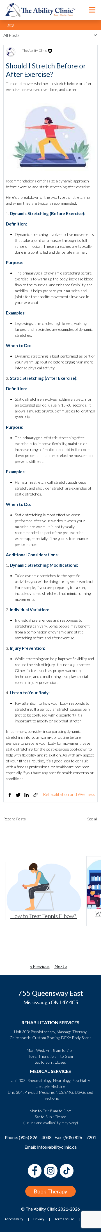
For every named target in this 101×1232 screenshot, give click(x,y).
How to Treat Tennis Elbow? (43, 915)
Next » (60, 966)
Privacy (38, 1219)
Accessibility (13, 1219)
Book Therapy (50, 1191)
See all (92, 818)
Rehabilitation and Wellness (69, 794)
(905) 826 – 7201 (79, 1137)
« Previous (40, 966)
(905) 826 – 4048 (35, 1137)
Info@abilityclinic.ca (57, 1147)
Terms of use (64, 1219)
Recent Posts (14, 818)
